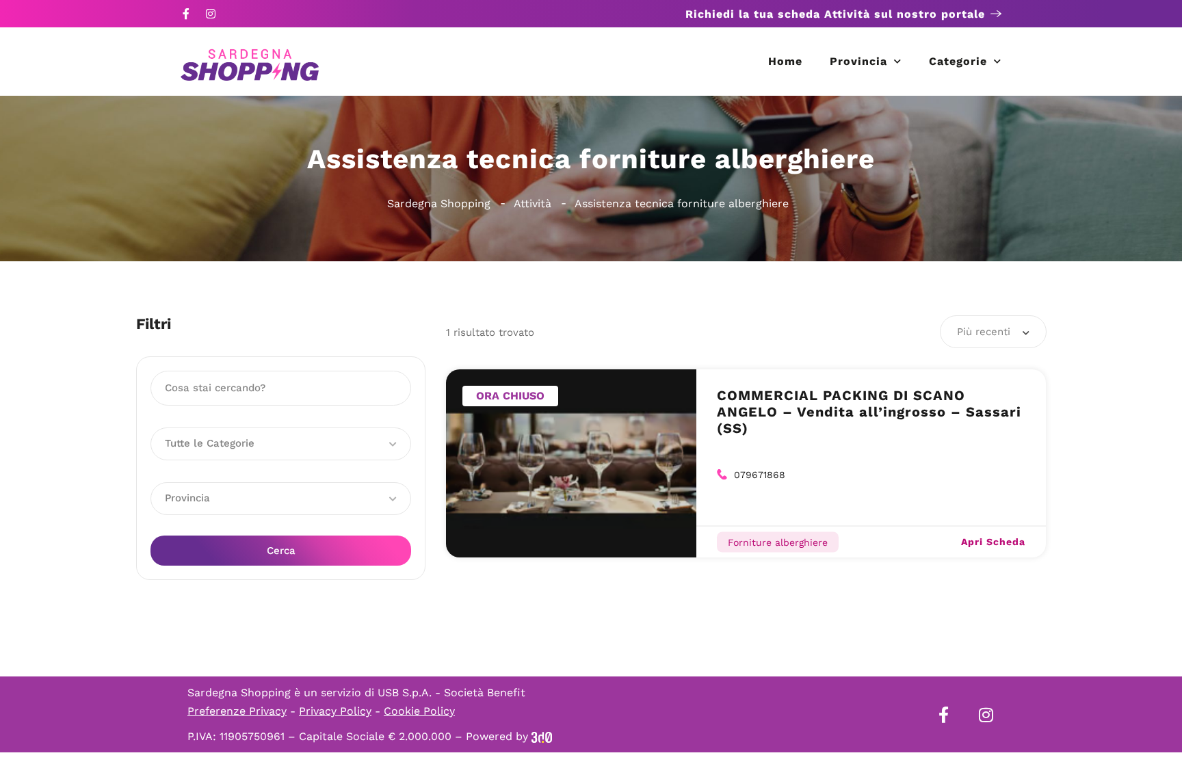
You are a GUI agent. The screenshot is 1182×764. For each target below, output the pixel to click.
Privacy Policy (335, 710)
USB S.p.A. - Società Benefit (451, 692)
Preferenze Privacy (237, 710)
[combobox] (993, 331)
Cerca (281, 550)
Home (785, 61)
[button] (280, 443)
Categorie (958, 61)
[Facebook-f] (186, 13)
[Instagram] (210, 13)
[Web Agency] (541, 736)
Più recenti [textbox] (983, 332)
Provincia (858, 61)
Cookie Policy (419, 710)
